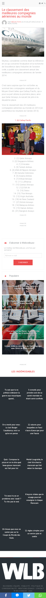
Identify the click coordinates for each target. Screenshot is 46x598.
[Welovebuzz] (11, 3)
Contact (40, 588)
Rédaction (16, 22)
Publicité (25, 586)
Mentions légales (26, 588)
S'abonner (23, 262)
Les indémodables (23, 371)
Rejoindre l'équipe (11, 586)
